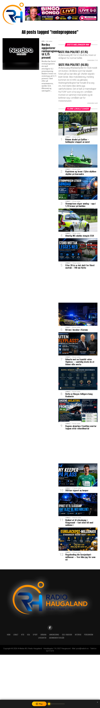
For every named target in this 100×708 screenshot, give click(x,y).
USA (28, 634)
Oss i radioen (67, 634)
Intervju (78, 634)
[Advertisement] (77, 286)
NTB (22, 634)
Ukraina (43, 634)
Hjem (8, 634)
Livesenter (42, 637)
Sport (35, 634)
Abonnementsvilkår (56, 637)
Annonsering (54, 634)
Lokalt (15, 634)
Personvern (88, 634)
